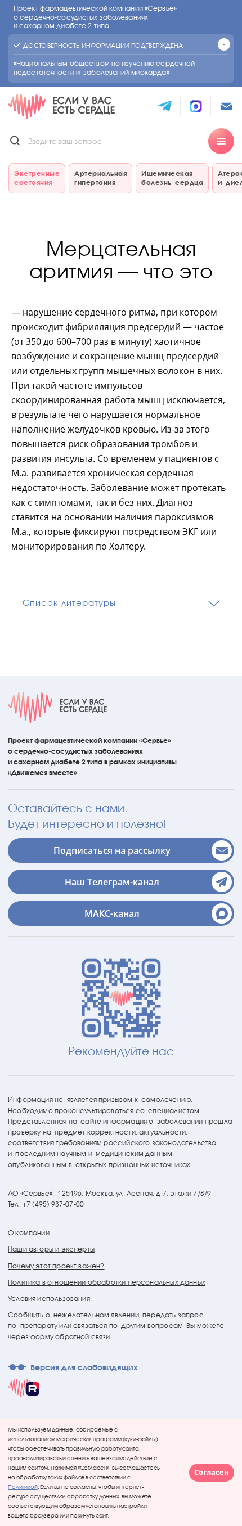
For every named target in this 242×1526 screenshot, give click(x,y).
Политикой (23, 1486)
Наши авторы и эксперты (51, 1249)
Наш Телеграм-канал (112, 882)
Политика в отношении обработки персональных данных (106, 1282)
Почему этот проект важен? (56, 1266)
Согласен (211, 1472)
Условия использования (49, 1298)
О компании (29, 1232)
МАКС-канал (112, 913)
